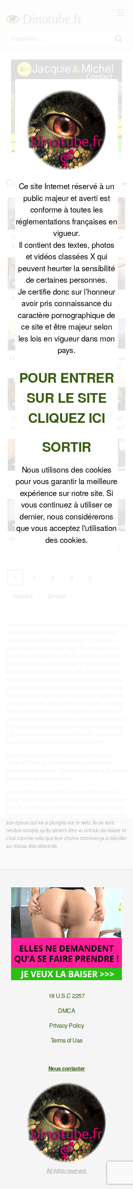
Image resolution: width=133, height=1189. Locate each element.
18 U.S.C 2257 (66, 995)
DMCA (66, 1010)
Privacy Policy (66, 1025)
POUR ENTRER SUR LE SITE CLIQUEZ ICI (66, 397)
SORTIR (66, 446)
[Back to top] (120, 1173)
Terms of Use (67, 1040)
